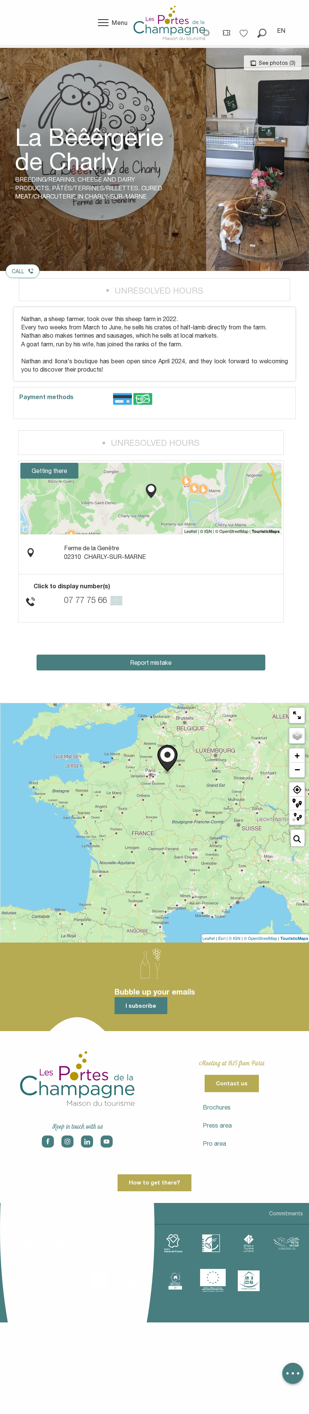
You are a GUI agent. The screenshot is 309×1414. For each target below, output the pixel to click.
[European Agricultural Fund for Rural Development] (213, 1280)
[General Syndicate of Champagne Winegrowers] (100, 1281)
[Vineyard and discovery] (175, 1281)
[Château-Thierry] (98, 1243)
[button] (261, 30)
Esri (221, 938)
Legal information (27, 1213)
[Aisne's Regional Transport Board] (62, 1281)
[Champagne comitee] (135, 1243)
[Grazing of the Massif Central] (211, 1243)
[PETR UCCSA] (286, 1243)
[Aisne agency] (22, 1243)
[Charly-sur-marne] (60, 1243)
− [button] (297, 769)
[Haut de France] (173, 1243)
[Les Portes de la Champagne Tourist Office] (169, 22)
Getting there (49, 470)
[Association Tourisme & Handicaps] (249, 1280)
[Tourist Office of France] (249, 1243)
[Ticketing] (226, 32)
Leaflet (208, 938)
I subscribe (140, 1005)
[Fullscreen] (297, 715)
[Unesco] (137, 1281)
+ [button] (297, 756)
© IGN (234, 938)
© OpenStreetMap (260, 938)
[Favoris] (245, 30)
